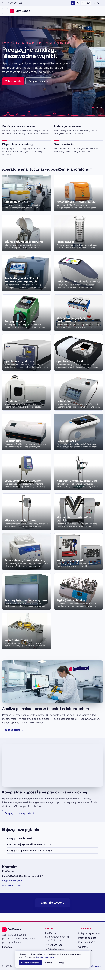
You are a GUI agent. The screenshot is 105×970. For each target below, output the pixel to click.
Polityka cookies (87, 937)
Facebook (7, 947)
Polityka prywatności (89, 933)
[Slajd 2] (97, 107)
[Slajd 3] (101, 107)
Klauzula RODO (86, 942)
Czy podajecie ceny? (20, 838)
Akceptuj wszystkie (30, 963)
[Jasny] (73, 3)
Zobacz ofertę (13, 81)
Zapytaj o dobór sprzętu (18, 813)
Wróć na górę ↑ (95, 966)
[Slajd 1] (93, 107)
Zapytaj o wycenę (38, 81)
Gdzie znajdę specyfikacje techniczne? (31, 844)
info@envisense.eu (12, 880)
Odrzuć (48, 963)
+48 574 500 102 (13, 3)
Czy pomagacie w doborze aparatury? (30, 850)
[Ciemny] (77, 3)
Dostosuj (61, 963)
